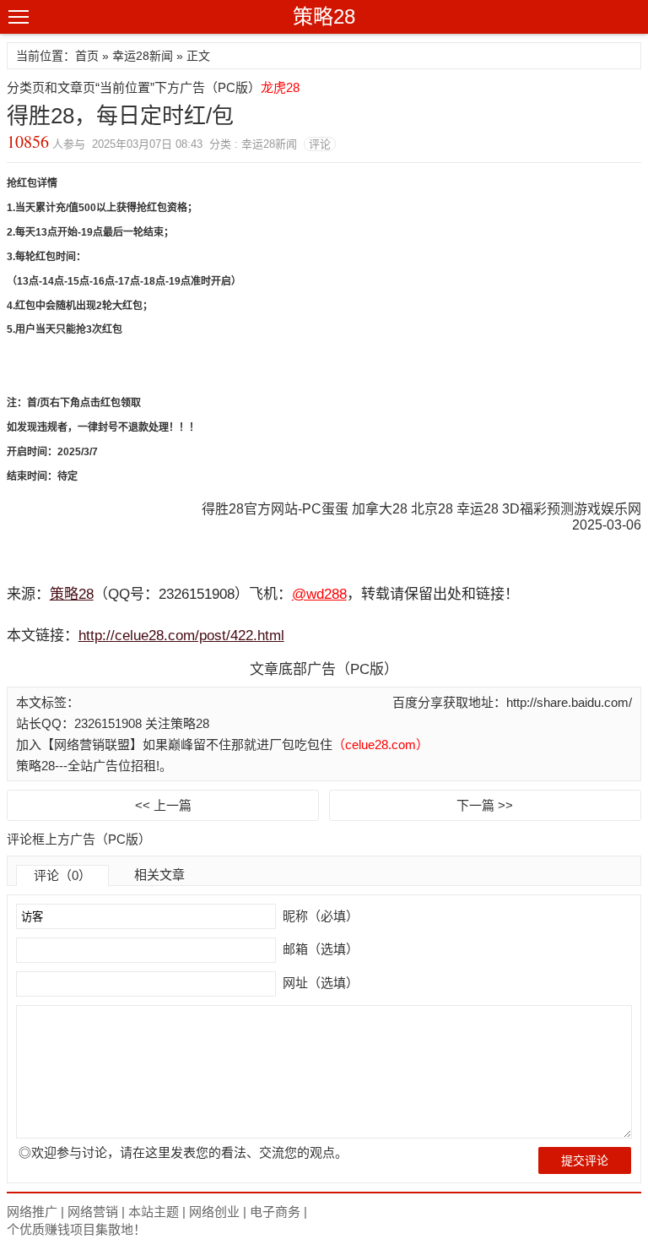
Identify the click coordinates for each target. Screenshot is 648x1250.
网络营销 (93, 1211)
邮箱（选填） (319, 949)
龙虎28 (280, 87)
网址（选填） (319, 983)
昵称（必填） (319, 916)
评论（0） (62, 875)
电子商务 (275, 1211)
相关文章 (159, 874)
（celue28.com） (380, 744)
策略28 (324, 16)
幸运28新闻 (142, 55)
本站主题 (153, 1211)
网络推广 (32, 1211)
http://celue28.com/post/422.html (181, 636)
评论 (320, 144)
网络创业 (214, 1211)
